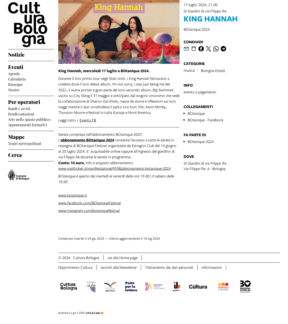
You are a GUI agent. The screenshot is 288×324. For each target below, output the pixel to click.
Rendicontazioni (21, 113)
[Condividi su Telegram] (223, 48)
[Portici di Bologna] (223, 287)
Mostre (14, 89)
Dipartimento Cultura (75, 267)
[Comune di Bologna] (18, 175)
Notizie (16, 54)
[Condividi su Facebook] (201, 48)
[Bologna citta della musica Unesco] (155, 287)
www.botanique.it (72, 195)
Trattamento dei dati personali (169, 267)
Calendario (17, 78)
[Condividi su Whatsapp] (216, 48)
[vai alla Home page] (31, 24)
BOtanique (196, 113)
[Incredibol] (177, 287)
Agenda (14, 73)
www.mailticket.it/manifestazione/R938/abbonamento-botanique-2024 (114, 168)
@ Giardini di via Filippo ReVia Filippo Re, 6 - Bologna (205, 166)
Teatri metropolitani (24, 143)
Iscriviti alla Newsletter (119, 267)
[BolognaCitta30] (245, 287)
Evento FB (88, 120)
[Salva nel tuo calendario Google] (193, 48)
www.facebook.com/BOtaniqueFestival (89, 202)
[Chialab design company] (81, 309)
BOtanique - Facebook (205, 119)
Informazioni (212, 267)
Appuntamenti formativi (27, 124)
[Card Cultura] (198, 287)
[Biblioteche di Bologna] (110, 287)
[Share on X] (208, 48)
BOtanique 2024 (201, 141)
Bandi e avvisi (19, 108)
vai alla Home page (122, 257)
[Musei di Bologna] (91, 287)
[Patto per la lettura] (131, 287)
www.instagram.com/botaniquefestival (89, 210)
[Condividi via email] (186, 48)
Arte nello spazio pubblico (29, 119)
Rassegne (15, 84)
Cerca (15, 154)
